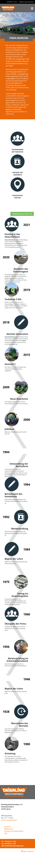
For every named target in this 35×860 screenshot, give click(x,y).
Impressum (8, 829)
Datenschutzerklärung (13, 831)
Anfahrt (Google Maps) (9, 820)
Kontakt (7, 827)
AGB (5, 833)
